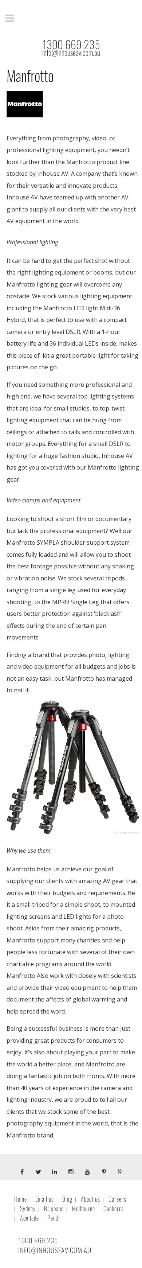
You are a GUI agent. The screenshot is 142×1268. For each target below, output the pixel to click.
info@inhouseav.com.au (71, 53)
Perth (53, 1218)
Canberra (113, 1209)
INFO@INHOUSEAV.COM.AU (54, 1250)
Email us (44, 1199)
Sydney (28, 1209)
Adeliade (29, 1218)
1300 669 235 (71, 44)
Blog (67, 1199)
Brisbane (54, 1209)
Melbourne (83, 1209)
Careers (117, 1199)
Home (20, 1199)
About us (90, 1199)
